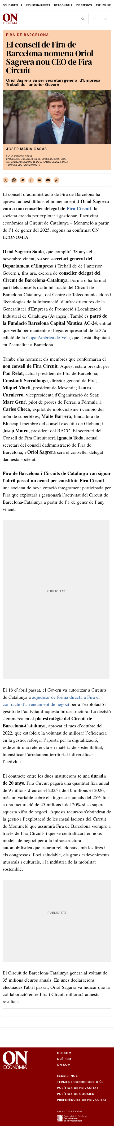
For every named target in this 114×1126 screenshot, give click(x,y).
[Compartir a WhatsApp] (14, 180)
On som (64, 1065)
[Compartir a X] (5, 180)
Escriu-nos (67, 1076)
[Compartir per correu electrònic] (48, 180)
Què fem (64, 1059)
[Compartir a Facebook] (31, 180)
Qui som (64, 1053)
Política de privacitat (78, 1088)
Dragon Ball (63, 5)
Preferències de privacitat (82, 1100)
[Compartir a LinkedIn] (39, 180)
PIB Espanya (84, 5)
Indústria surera (38, 5)
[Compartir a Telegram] (22, 180)
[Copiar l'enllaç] (56, 180)
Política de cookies (75, 1094)
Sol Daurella (12, 5)
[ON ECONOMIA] (10, 19)
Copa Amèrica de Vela (48, 337)
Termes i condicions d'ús (80, 1082)
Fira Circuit (79, 208)
